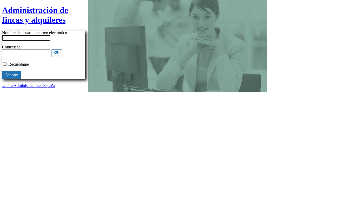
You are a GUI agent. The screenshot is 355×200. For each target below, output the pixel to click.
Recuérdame (18, 64)
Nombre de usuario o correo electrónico (34, 32)
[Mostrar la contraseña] (56, 53)
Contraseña (11, 47)
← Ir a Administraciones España (28, 85)
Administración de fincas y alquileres (35, 14)
